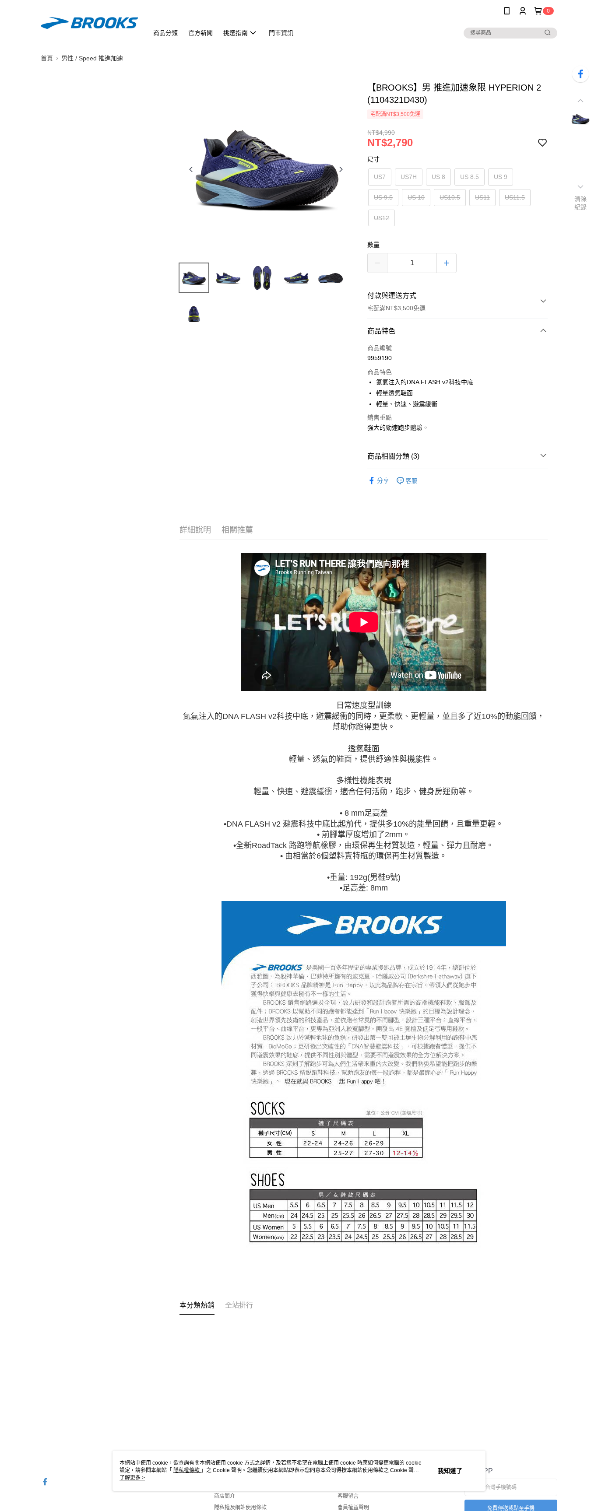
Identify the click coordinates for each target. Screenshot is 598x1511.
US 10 (416, 197)
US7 (380, 176)
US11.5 (515, 197)
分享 (383, 480)
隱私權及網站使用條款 (240, 1507)
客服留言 (348, 1496)
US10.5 (450, 197)
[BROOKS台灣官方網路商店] (89, 23)
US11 (482, 197)
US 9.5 (383, 197)
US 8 (438, 176)
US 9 (500, 176)
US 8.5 (469, 176)
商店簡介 (224, 1496)
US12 (381, 217)
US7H (409, 176)
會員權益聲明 (353, 1507)
